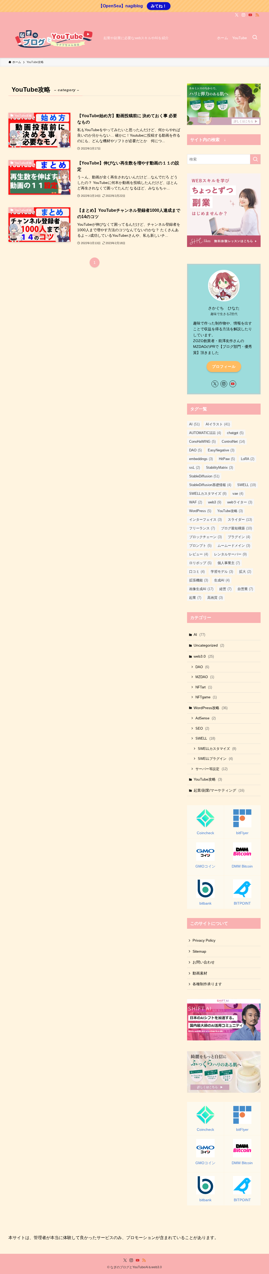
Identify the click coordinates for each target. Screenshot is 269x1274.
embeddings (201, 459)
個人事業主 (229, 563)
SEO (202, 728)
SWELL (246, 485)
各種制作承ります (207, 984)
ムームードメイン (234, 546)
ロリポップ (200, 563)
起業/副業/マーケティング (219, 790)
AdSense (205, 718)
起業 (195, 598)
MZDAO (204, 677)
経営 (225, 589)
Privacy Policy (204, 940)
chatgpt (235, 433)
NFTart (203, 687)
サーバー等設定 (211, 769)
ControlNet (233, 441)
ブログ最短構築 (236, 528)
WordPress (200, 511)
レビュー (198, 554)
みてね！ (159, 6)
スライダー (240, 520)
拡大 (245, 572)
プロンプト (200, 546)
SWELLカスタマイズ (207, 494)
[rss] (257, 15)
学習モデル (222, 572)
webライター (239, 502)
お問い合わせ (204, 962)
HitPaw (227, 459)
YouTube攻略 (230, 511)
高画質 (215, 598)
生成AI (222, 580)
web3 (214, 502)
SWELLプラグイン (215, 759)
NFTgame (206, 697)
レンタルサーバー (230, 554)
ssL (194, 468)
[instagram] (243, 15)
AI (194, 424)
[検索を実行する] (255, 159)
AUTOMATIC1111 (205, 433)
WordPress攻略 (210, 708)
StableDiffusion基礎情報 (210, 485)
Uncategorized (209, 645)
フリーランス (202, 528)
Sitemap (199, 951)
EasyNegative (221, 450)
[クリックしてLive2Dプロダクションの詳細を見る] (224, 104)
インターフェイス (205, 520)
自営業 (245, 589)
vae (237, 494)
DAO (195, 450)
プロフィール (224, 366)
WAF (195, 502)
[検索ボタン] (255, 38)
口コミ (197, 572)
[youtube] (250, 15)
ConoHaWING (202, 441)
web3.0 (204, 656)
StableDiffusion (204, 476)
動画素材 (200, 973)
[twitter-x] (236, 15)
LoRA (247, 459)
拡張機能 (198, 580)
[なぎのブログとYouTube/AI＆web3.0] (53, 38)
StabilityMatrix (219, 468)
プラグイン (239, 537)
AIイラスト (218, 424)
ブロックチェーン (205, 537)
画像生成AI (201, 589)
